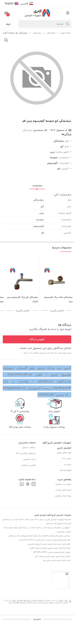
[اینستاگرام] (33, 484)
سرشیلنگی (37, 33)
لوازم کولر (51, 33)
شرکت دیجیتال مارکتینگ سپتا (20, 602)
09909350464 (61, 388)
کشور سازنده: (62, 152)
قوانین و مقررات (28, 465)
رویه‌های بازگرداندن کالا (26, 453)
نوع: (67, 141)
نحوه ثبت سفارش (63, 484)
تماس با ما (66, 458)
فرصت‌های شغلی (64, 452)
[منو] (67, 12)
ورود (8, 24)
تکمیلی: (65, 168)
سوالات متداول (29, 447)
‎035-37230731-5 (19, 374)
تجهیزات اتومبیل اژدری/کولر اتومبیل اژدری (28, 600)
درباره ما (67, 464)
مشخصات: (63, 157)
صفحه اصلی (65, 33)
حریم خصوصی (29, 459)
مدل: (66, 146)
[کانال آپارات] (28, 484)
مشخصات (37, 185)
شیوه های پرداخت (63, 490)
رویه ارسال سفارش (63, 496)
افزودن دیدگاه (37, 339)
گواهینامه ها (65, 470)
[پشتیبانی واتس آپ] (22, 484)
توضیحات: (63, 163)
